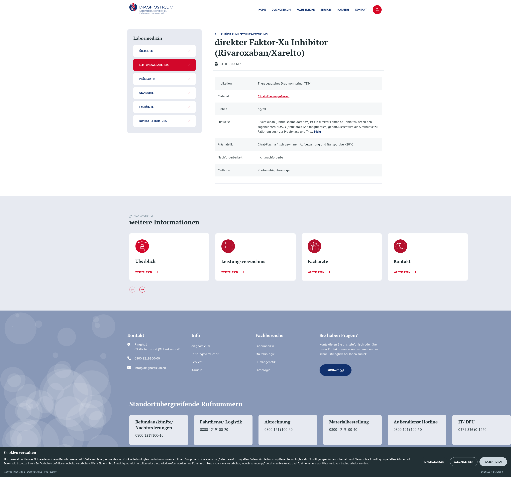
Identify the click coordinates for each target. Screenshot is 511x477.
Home (262, 9)
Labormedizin (265, 346)
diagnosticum (281, 9)
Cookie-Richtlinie (14, 471)
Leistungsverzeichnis (153, 65)
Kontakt (361, 9)
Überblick (146, 51)
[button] (377, 9)
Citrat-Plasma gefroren (273, 96)
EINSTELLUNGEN (434, 462)
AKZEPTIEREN (493, 462)
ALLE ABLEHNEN (463, 462)
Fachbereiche (306, 9)
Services (326, 9)
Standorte (146, 93)
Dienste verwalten (492, 471)
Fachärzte (146, 107)
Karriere (343, 9)
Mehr (317, 131)
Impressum (50, 471)
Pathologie (263, 370)
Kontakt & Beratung (153, 121)
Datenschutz (34, 471)
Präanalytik (147, 79)
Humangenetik (266, 362)
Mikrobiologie (265, 354)
